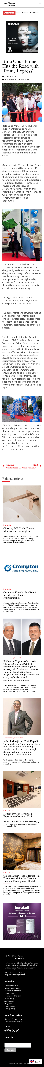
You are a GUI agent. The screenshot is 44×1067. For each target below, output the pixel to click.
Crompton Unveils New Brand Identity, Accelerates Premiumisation (19, 595)
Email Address (9, 1042)
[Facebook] (9, 1030)
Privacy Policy (9, 1008)
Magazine (8, 1003)
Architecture (8, 658)
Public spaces (9, 1006)
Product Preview (11, 985)
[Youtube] (17, 1030)
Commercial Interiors (12, 996)
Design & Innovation (12, 988)
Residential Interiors (12, 991)
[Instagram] (6, 1030)
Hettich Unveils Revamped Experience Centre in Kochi (18, 815)
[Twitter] (13, 1030)
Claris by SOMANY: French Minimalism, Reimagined (18, 530)
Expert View (23, 79)
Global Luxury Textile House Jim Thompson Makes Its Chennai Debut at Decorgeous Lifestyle (21, 878)
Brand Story (10, 79)
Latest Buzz (9, 993)
